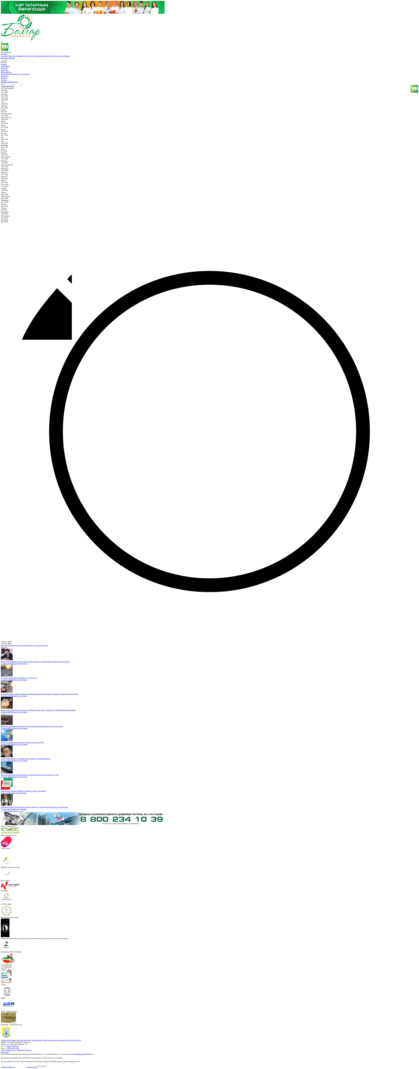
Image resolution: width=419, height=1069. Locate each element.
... (2, 811)
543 (17, 811)
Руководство (12, 56)
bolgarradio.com (78, 1054)
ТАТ (2, 52)
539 (5, 811)
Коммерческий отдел (25, 56)
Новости (8, 52)
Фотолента (5, 74)
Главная (4, 64)
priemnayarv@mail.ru (24, 1050)
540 (8, 811)
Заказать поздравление (9, 82)
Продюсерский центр (41, 56)
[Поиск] (2, 60)
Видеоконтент (14, 74)
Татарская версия (7, 86)
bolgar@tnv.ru (11, 1050)
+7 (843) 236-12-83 (12, 1048)
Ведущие (4, 68)
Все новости (5, 645)
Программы (5, 66)
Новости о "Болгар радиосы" (37, 645)
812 (22, 811)
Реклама (67, 56)
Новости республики (18, 645)
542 (14, 811)
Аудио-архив (25, 74)
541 (11, 811)
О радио (4, 54)
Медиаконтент (6, 72)
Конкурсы (4, 70)
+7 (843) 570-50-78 (11, 1046)
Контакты (4, 58)
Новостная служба (57, 56)
